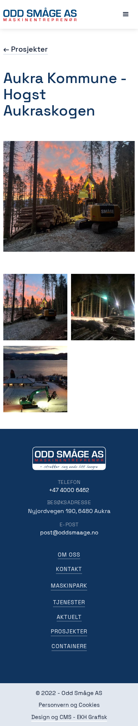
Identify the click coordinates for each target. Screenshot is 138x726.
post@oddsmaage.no (69, 532)
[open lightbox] (35, 307)
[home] (40, 14)
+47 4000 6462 (69, 489)
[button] (126, 14)
